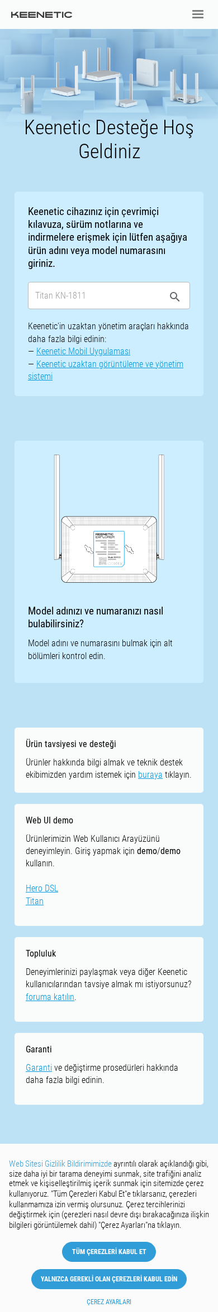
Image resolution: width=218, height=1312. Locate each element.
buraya (150, 774)
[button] (198, 14)
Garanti (39, 1067)
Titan (35, 901)
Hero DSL (42, 888)
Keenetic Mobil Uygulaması (83, 351)
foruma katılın (50, 997)
